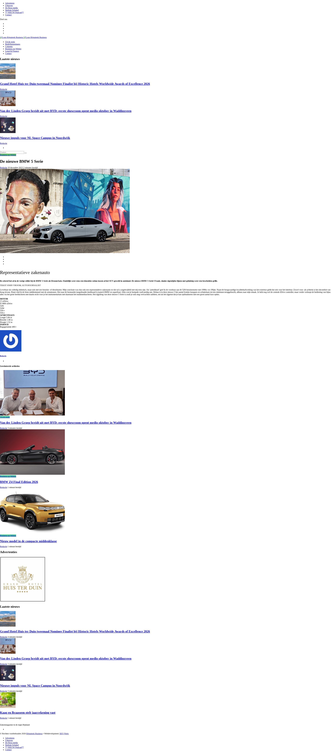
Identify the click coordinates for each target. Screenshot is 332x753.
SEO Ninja (64, 734)
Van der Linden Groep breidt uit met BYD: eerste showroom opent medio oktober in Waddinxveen (65, 111)
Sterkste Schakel (12, 10)
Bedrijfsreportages (12, 44)
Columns (9, 46)
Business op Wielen (13, 49)
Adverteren (9, 3)
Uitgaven (9, 5)
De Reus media (11, 8)
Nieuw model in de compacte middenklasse (28, 541)
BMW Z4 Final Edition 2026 (19, 482)
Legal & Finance (12, 51)
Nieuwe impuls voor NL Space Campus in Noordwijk (35, 138)
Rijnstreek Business (34, 734)
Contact (8, 15)
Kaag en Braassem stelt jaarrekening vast (27, 712)
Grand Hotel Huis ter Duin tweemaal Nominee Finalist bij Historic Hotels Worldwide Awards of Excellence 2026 (75, 83)
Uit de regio (10, 42)
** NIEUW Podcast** (14, 12)
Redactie (3, 89)
